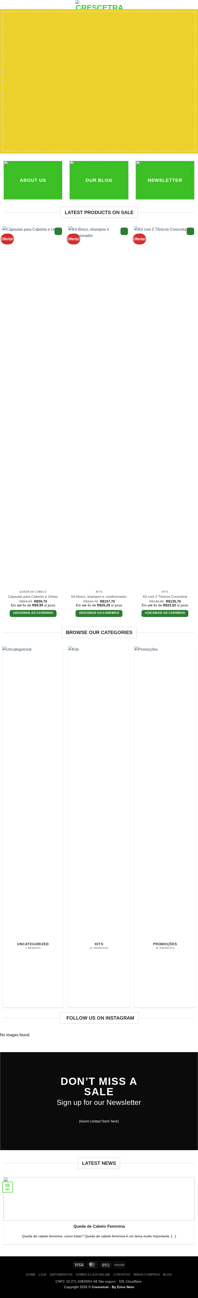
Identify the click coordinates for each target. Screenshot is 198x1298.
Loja (42, 1274)
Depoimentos (61, 1274)
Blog (167, 1274)
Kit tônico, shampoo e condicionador (99, 596)
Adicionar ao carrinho (33, 612)
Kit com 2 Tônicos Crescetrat (165, 596)
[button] (6, 6)
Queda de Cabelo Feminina (99, 1226)
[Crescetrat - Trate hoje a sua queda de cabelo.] (99, 4)
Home (30, 1274)
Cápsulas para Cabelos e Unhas (33, 596)
